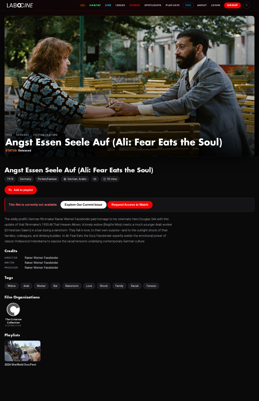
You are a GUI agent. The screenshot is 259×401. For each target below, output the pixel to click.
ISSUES (120, 5)
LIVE (108, 5)
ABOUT (202, 5)
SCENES (135, 5)
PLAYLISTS (173, 5)
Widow (12, 285)
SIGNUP (232, 5)
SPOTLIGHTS (152, 5)
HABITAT (95, 5)
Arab (26, 285)
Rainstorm (71, 285)
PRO (188, 5)
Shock (104, 285)
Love (89, 285)
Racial (134, 285)
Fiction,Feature (46, 134)
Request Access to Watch (129, 204)
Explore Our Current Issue (83, 204)
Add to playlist (23, 189)
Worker (41, 285)
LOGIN (216, 5)
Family (119, 285)
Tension (151, 285)
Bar (55, 285)
